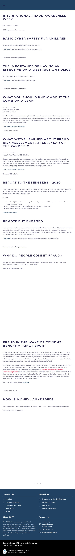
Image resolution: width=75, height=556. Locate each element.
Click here (6, 49)
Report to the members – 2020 (32, 182)
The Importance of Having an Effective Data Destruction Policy (37, 68)
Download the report (10, 212)
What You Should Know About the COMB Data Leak (36, 99)
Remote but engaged (23, 221)
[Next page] (40, 484)
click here (26, 382)
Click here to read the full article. (14, 126)
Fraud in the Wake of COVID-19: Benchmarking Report (32, 344)
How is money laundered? (28, 399)
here (8, 30)
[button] (4, 5)
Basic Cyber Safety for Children (35, 38)
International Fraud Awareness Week (34, 17)
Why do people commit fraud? (32, 255)
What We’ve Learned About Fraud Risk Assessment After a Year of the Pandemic (36, 143)
